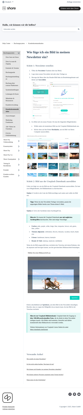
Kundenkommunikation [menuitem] (12, 110)
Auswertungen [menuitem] (10, 116)
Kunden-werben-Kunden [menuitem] (8, 175)
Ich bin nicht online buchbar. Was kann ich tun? (40, 364)
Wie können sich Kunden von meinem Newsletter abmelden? (44, 369)
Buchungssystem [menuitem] (8, 53)
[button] (18, 53)
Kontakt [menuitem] (6, 170)
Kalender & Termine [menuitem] (12, 68)
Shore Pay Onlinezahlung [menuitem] (8, 141)
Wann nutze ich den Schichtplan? (36, 380)
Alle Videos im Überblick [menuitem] (10, 128)
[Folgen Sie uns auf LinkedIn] (74, 394)
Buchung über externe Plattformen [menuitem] (12, 84)
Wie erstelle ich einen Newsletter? (36, 359)
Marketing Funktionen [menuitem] (9, 121)
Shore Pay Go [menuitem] (7, 155)
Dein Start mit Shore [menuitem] (12, 57)
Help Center (6, 43)
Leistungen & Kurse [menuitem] (12, 94)
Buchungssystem (19, 43)
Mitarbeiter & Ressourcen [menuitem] (10, 99)
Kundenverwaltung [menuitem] (12, 105)
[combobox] (39, 29)
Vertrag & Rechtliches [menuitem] (7, 165)
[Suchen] (79, 29)
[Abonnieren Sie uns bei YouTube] (79, 394)
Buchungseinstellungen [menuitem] (12, 78)
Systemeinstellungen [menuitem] (12, 90)
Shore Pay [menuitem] (6, 150)
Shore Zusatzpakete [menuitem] (9, 159)
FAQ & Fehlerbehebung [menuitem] (11, 134)
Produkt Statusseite (8, 407)
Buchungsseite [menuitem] (10, 72)
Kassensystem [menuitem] (7, 146)
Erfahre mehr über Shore (70, 8)
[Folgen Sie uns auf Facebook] (70, 394)
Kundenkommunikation (35, 43)
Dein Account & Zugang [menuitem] (11, 63)
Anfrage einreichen (74, 2)
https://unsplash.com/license (39, 329)
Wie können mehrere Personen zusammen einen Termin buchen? (45, 374)
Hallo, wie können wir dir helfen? (19, 25)
